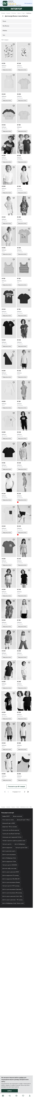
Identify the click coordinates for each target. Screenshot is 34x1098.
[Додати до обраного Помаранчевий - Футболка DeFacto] (29, 75)
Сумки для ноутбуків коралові (10, 830)
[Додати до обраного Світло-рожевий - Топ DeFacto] (29, 106)
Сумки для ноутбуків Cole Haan (11, 833)
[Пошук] (3, 8)
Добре (10, 1090)
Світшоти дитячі (6, 844)
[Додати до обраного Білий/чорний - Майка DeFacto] (13, 44)
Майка (5, 30)
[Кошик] (16, 1095)
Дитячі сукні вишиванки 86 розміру (12, 892)
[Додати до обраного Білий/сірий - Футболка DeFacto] (13, 570)
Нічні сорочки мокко (8, 819)
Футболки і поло (25, 807)
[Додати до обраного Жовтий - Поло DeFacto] (29, 351)
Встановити (28, 3)
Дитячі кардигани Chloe (9, 861)
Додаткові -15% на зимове (9, 826)
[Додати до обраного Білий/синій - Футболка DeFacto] (13, 351)
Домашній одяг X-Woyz (23, 819)
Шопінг (8, 13)
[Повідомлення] (29, 8)
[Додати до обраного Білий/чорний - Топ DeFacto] (29, 259)
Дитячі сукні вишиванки (9, 854)
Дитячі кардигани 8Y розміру (10, 875)
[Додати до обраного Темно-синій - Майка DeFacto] (29, 754)
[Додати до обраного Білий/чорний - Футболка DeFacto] (29, 136)
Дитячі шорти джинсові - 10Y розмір (12, 899)
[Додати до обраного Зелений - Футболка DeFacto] (13, 632)
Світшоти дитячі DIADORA (9, 865)
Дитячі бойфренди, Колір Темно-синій (13, 903)
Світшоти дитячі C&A (21, 847)
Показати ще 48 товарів (16, 786)
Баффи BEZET (6, 816)
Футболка (6, 26)
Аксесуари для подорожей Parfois (11, 837)
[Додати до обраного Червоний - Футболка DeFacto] (29, 198)
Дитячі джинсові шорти (9, 851)
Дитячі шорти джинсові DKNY (10, 871)
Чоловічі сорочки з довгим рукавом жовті (13, 840)
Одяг (23, 13)
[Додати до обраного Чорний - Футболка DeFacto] (13, 321)
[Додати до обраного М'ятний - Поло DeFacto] (13, 228)
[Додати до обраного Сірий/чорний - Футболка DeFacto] (13, 601)
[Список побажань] (23, 1095)
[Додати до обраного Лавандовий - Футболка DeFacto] (29, 382)
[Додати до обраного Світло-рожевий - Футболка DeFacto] (29, 539)
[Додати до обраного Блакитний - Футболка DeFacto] (13, 198)
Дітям (19, 13)
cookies (21, 1077)
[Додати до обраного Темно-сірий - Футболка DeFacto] (13, 539)
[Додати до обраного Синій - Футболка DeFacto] (13, 136)
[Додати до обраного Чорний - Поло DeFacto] (29, 570)
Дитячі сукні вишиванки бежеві (11, 882)
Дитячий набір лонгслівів (9, 868)
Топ (4, 35)
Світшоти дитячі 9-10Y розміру (11, 885)
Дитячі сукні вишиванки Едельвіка (11, 889)
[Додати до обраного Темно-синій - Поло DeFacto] (13, 662)
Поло (4, 21)
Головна (3, 13)
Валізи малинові (17, 816)
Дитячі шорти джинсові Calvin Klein (12, 896)
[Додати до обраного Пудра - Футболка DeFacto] (13, 413)
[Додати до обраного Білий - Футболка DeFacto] (29, 44)
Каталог (14, 13)
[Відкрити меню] (9, 1095)
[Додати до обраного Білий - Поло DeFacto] (13, 167)
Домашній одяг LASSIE (8, 823)
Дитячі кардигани (7, 847)
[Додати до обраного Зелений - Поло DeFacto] (13, 724)
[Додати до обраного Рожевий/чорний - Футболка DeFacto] (13, 106)
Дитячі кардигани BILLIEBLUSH (11, 878)
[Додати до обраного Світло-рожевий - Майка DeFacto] (13, 75)
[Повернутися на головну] (16, 9)
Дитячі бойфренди (20, 844)
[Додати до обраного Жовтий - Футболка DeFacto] (29, 444)
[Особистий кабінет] (29, 1095)
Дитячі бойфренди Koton (9, 858)
